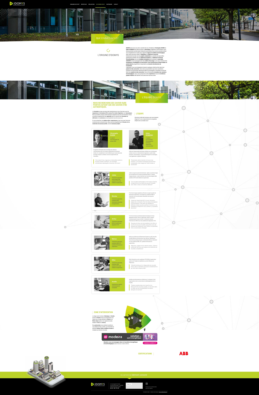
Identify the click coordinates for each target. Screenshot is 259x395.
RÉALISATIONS (91, 4)
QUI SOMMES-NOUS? (100, 4)
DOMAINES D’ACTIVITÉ (74, 4)
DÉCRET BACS (84, 4)
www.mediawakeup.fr (163, 392)
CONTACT (116, 4)
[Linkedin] (147, 384)
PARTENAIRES (109, 4)
